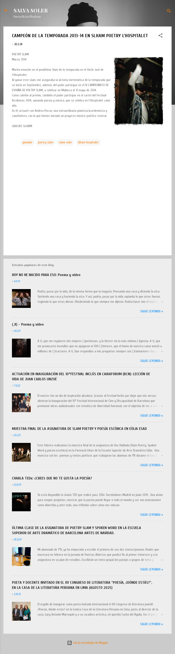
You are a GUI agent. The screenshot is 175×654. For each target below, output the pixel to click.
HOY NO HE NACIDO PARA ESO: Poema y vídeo (46, 275)
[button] (160, 36)
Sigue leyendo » (151, 311)
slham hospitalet (88, 142)
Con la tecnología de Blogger (90, 643)
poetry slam (45, 142)
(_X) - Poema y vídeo (28, 324)
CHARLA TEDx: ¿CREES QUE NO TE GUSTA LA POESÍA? (52, 478)
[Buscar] (169, 11)
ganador (27, 142)
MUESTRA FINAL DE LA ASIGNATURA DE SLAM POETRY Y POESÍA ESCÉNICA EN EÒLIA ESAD (79, 428)
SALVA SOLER (31, 10)
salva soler (65, 142)
